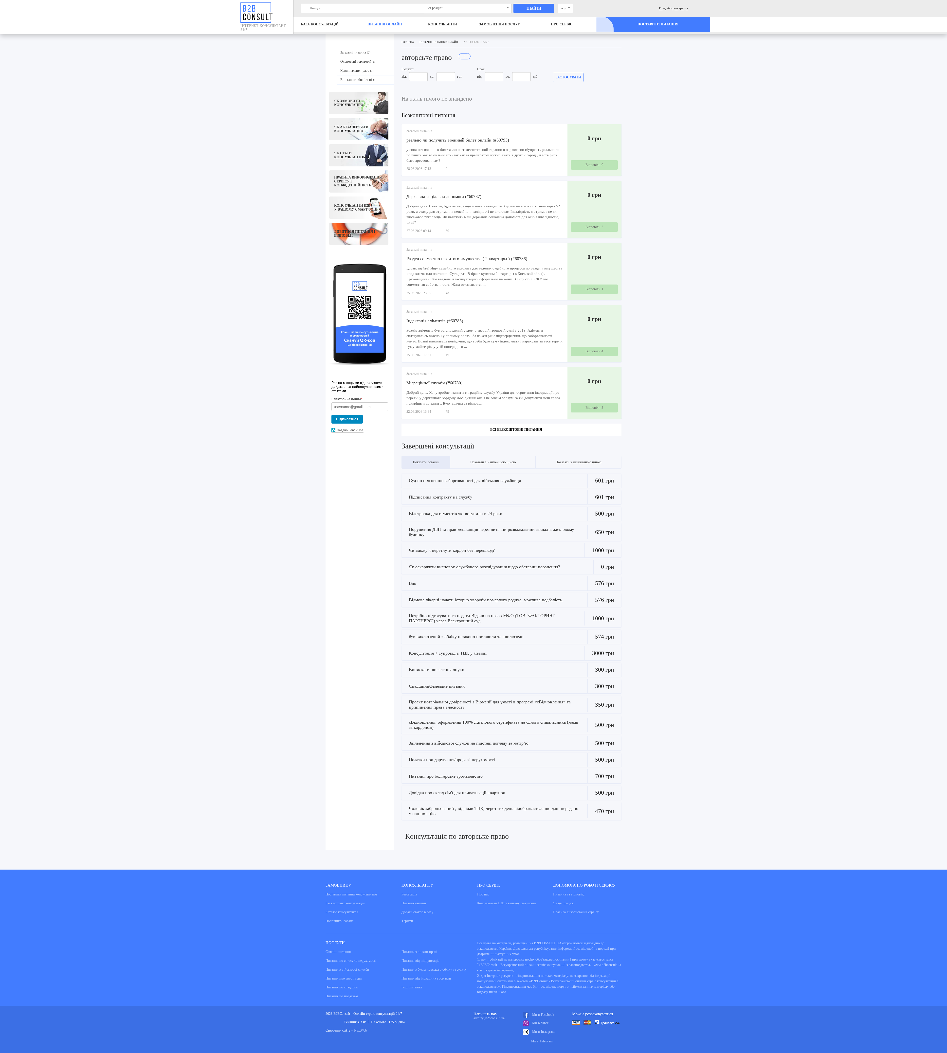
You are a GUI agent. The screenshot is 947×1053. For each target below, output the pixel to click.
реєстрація (680, 8)
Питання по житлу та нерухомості (351, 961)
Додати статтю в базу (417, 912)
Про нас (483, 894)
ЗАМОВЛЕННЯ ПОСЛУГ (499, 24)
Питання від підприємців (420, 961)
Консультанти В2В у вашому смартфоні (506, 903)
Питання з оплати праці (419, 952)
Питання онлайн (384, 24)
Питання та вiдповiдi (568, 894)
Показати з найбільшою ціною (578, 462)
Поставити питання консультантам (351, 894)
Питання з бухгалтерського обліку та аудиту (434, 969)
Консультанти (442, 24)
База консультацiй (320, 24)
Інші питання (411, 987)
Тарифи (407, 921)
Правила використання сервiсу (576, 912)
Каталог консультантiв (342, 912)
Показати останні (426, 462)
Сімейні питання (338, 952)
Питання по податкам (342, 996)
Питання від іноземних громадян (426, 978)
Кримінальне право (357, 70)
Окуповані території (357, 61)
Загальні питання (355, 52)
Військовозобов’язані (358, 80)
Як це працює (563, 903)
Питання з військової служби (347, 969)
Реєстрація (409, 894)
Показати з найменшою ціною (493, 462)
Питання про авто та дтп (344, 978)
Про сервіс (561, 24)
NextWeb (360, 1030)
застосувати (568, 77)
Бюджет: (407, 69)
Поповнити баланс (339, 921)
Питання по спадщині (342, 987)
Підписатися (347, 419)
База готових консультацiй (345, 903)
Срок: (481, 69)
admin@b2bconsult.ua (489, 1018)
